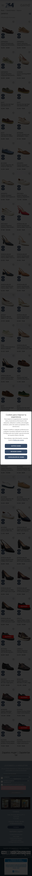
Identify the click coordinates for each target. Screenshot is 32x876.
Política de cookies (18, 440)
